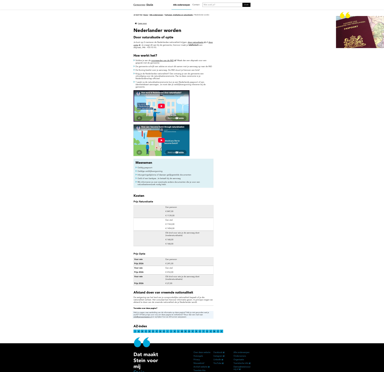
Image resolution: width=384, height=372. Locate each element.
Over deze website (202, 352)
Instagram (218, 356)
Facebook (218, 352)
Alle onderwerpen (181, 5)
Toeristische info (241, 363)
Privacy (197, 360)
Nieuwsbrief (199, 363)
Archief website (200, 367)
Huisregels (198, 356)
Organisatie (239, 360)
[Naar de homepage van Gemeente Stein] (143, 5)
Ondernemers (240, 356)
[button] (141, 23)
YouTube (217, 363)
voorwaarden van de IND (162, 61)
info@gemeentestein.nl (143, 317)
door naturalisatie (196, 42)
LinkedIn (217, 360)
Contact (196, 5)
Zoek (246, 5)
